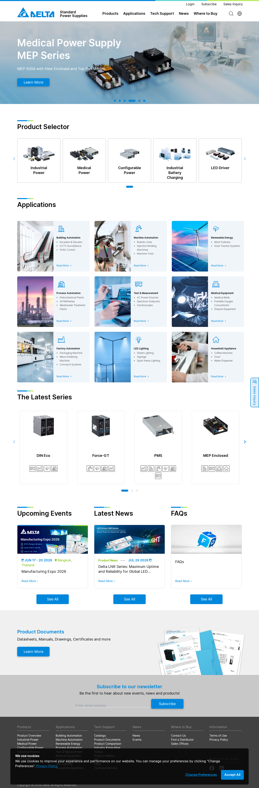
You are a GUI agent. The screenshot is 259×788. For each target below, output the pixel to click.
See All (52, 599)
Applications (134, 13)
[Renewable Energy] (47, 468)
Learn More (47, 82)
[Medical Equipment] (219, 468)
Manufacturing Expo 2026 (43, 571)
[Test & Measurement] (32, 468)
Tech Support (162, 13)
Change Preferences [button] (201, 775)
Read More (28, 581)
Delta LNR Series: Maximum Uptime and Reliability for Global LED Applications (128, 571)
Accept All (232, 775)
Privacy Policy (47, 766)
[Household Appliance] (226, 468)
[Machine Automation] (90, 468)
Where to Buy (205, 13)
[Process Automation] (54, 468)
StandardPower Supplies (73, 14)
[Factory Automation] (40, 468)
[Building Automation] (151, 468)
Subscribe (167, 704)
